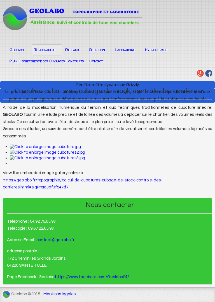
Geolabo (17, 50)
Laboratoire (125, 50)
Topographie (44, 50)
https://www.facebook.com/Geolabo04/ (92, 277)
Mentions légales (59, 294)
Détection (97, 50)
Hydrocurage (156, 50)
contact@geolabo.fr (55, 240)
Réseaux (72, 50)
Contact (96, 61)
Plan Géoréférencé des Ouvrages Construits (47, 61)
